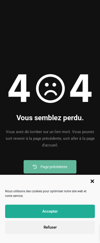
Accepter (50, 211)
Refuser (50, 227)
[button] (92, 181)
